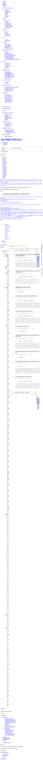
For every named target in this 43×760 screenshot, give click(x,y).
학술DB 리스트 (8, 124)
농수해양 (8, 315)
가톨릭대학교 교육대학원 (23, 328)
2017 (8, 520)
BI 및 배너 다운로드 (9, 48)
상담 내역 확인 (8, 65)
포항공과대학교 (8, 427)
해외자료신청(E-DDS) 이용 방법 (11, 87)
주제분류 (7, 287)
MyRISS (4, 3)
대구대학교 (21, 378)
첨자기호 (4, 170)
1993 (8, 585)
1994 (8, 582)
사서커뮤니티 (7, 723)
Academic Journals (8, 114)
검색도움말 (5, 143)
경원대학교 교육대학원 (23, 338)
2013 (8, 533)
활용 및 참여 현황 (8, 101)
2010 (8, 542)
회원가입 (4, 1)
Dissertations (7, 116)
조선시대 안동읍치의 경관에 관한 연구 (23, 376)
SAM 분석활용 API (8, 100)
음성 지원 (8, 271)
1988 (8, 598)
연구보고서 (7, 15)
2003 (8, 557)
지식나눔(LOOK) (8, 725)
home (4, 240)
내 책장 (6, 22)
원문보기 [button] (20, 260)
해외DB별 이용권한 (9, 131)
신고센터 (7, 67)
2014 (8, 530)
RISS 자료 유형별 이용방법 (10, 55)
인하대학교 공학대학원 (23, 257)
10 (14, 376)
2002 (8, 561)
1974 (8, 610)
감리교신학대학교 (8, 391)
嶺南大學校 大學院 (22, 354)
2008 (8, 548)
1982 (8, 604)
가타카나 (4, 158)
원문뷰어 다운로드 (6, 106)
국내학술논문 (7, 11)
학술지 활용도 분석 (9, 74)
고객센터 (4, 4)
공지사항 (4, 110)
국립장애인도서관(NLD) (10, 730)
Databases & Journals (6, 121)
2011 (8, 539)
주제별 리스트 (8, 125)
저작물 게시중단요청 (7, 742)
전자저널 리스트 (8, 123)
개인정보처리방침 (6, 738)
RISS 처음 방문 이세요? (7, 50)
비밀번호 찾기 (8, 35)
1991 (8, 592)
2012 (8, 536)
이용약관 (4, 737)
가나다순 (7, 255)
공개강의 (7, 16)
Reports (6, 119)
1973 (8, 613)
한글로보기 (27, 250)
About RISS (5, 42)
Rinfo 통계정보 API (8, 98)
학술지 (6, 13)
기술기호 (4, 169)
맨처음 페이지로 (16, 397)
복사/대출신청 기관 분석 (10, 76)
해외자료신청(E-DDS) (7, 85)
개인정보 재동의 (6, 739)
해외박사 (8, 285)
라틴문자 (4, 171)
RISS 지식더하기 (8, 45)
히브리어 (4, 165)
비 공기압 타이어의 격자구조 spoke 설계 (24, 311)
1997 (8, 576)
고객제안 (7, 66)
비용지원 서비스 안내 (9, 88)
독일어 (4, 164)
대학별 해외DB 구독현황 (10, 132)
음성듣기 (31, 260)
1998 (8, 573)
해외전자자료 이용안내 (7, 127)
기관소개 (4, 740)
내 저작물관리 (8, 24)
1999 (8, 570)
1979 (8, 607)
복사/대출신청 (20, 291)
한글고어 (4, 161)
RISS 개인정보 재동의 (7, 108)
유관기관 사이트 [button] (6, 728)
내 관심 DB (7, 27)
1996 (8, 579)
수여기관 (7, 325)
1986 (8, 601)
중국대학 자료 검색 (9, 90)
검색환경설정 (7, 40)
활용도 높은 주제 (8, 77)
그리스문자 (5, 162)
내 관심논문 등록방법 (9, 54)
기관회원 (7, 724)
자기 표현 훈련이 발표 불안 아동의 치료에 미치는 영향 (27, 361)
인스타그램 (5, 755)
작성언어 (7, 614)
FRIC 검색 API (8, 99)
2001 (8, 564)
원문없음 (8, 264)
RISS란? (6, 52)
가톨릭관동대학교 (8, 474)
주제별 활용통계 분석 (9, 73)
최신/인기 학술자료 (6, 79)
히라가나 (4, 157)
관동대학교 (21, 289)
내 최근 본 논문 (8, 23)
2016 (8, 523)
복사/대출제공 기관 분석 (10, 75)
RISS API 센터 (5, 92)
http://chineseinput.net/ (4, 187)
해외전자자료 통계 (6, 134)
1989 (8, 595)
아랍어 (4, 177)
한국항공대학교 (8, 403)
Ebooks (6, 115)
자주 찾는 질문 (8, 63)
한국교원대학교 (8, 434)
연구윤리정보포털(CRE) (9, 733)
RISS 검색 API (8, 94)
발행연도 (7, 514)
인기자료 (7, 83)
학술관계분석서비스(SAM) (10, 722)
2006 (8, 554)
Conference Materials (8, 117)
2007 (8, 551)
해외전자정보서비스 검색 (8, 112)
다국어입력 (5, 144)
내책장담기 (22, 250)
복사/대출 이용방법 (9, 56)
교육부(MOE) (7, 729)
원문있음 (8, 259)
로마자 (4, 176)
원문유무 (7, 256)
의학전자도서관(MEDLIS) (10, 726)
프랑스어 (4, 163)
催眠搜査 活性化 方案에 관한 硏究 (22, 287)
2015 (8, 526)
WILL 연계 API (8, 97)
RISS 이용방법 (8, 44)
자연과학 (8, 319)
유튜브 (4, 756)
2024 (8, 517)
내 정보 (6, 39)
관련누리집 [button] (5, 717)
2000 (8, 567)
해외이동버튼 (3, 758)
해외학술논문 (7, 12)
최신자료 (7, 81)
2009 (8, 545)
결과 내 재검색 (5, 151)
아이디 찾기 (7, 34)
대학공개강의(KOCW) (9, 718)
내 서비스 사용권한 (9, 26)
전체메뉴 (4, 5)
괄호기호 (4, 167)
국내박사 (8, 281)
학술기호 (4, 168)
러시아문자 (5, 172)
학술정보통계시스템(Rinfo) (10, 719)
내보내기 (16, 250)
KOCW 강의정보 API (9, 95)
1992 (8, 588)
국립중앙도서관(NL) (9, 731)
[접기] (41, 277)
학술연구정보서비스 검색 (8, 7)
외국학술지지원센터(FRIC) (10, 721)
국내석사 (8, 276)
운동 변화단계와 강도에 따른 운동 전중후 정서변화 (26, 295)
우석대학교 (21, 363)
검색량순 (7, 254)
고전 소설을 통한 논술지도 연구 (22, 326)
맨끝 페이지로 (34, 397)
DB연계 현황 (7, 46)
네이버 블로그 (5, 754)
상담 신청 (7, 64)
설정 (3, 37)
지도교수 (7, 628)
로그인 (4, 2)
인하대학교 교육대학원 (23, 297)
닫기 (1, 219)
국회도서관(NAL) (8, 732)
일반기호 (4, 175)
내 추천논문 (7, 20)
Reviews (6, 118)
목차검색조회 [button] (25, 260)
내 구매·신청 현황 (8, 25)
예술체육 (8, 310)
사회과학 (8, 303)
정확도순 (36, 392)
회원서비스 (5, 29)
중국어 (4, 160)
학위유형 (7, 273)
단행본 (6, 14)
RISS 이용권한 (8, 53)
